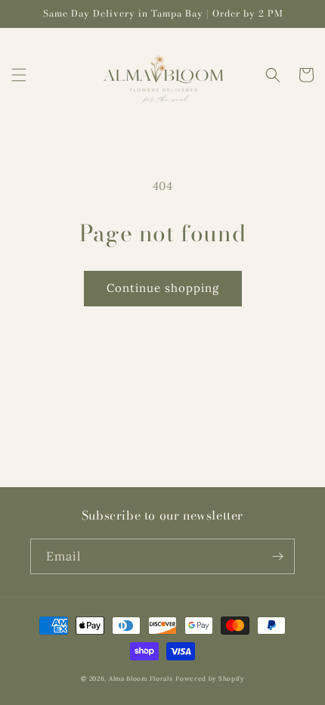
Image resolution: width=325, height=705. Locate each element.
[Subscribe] (277, 556)
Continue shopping (163, 288)
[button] (19, 75)
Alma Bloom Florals (141, 678)
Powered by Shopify (209, 678)
